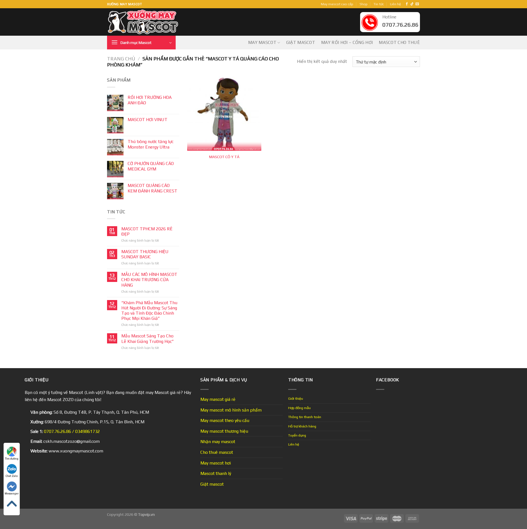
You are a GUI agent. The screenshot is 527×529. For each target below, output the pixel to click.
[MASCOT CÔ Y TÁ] (224, 114)
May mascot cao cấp (337, 4)
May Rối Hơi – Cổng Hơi (347, 42)
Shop (364, 4)
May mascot (262, 42)
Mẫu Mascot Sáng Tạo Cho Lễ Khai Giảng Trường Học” (147, 338)
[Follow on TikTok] (412, 4)
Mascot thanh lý (215, 473)
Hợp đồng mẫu (299, 408)
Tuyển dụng (297, 435)
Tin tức (379, 4)
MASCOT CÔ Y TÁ (224, 157)
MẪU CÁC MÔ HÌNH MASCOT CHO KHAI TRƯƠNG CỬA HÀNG (149, 279)
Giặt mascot (300, 42)
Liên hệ (395, 4)
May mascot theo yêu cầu (224, 420)
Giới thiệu (295, 398)
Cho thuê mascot (216, 452)
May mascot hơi (215, 463)
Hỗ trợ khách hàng (302, 426)
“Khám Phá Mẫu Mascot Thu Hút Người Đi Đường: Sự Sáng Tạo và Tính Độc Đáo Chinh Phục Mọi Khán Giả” (149, 310)
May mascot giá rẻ (218, 399)
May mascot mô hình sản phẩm (231, 410)
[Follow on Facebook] (406, 4)
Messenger (12, 493)
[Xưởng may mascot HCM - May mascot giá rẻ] (143, 22)
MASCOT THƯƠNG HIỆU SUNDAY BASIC (145, 254)
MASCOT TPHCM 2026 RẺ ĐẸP (146, 231)
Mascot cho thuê (399, 42)
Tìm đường (11, 458)
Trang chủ (121, 58)
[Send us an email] (417, 4)
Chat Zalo (11, 475)
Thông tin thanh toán (304, 417)
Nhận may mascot (217, 441)
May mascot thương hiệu (224, 431)
